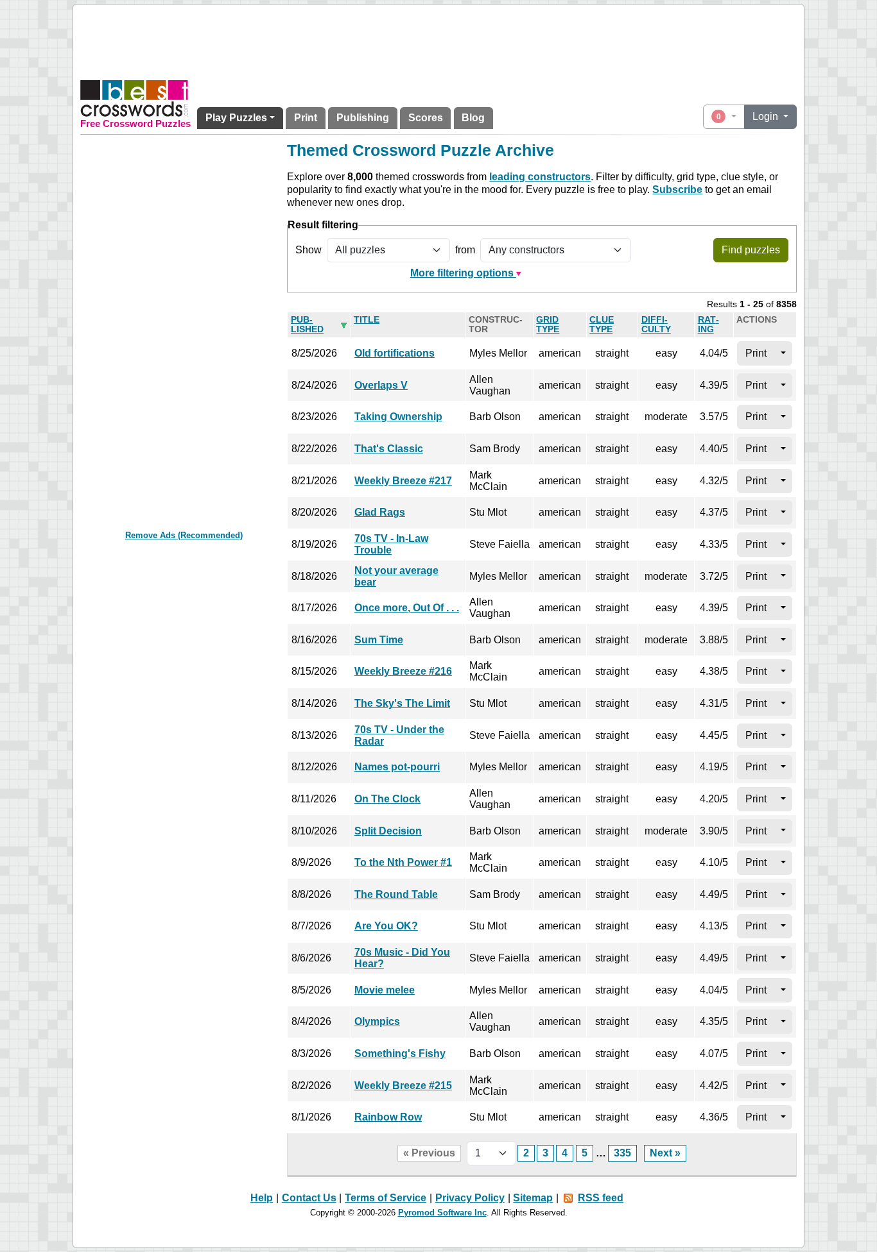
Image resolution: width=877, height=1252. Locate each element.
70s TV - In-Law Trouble (391, 544)
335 (622, 1152)
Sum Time (378, 639)
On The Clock (387, 798)
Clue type (601, 324)
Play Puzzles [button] (236, 117)
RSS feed (600, 1197)
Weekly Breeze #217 (403, 480)
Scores (425, 117)
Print (305, 117)
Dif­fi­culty (656, 324)
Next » (665, 1152)
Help (261, 1197)
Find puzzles (751, 249)
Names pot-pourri (397, 766)
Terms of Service (385, 1197)
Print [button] (756, 353)
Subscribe (677, 189)
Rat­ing (708, 324)
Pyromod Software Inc (442, 1212)
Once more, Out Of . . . (406, 607)
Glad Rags (379, 512)
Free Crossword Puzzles (135, 124)
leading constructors (540, 176)
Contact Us (309, 1197)
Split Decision (388, 830)
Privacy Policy (470, 1197)
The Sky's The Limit (402, 703)
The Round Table (396, 894)
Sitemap (533, 1197)
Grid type (547, 324)
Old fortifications (394, 353)
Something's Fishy (400, 1053)
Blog (473, 117)
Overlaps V (381, 385)
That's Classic (388, 448)
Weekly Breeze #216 (403, 671)
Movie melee (384, 990)
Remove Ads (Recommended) (184, 535)
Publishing (362, 117)
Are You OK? (386, 925)
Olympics (377, 1021)
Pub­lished (307, 324)
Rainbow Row (388, 1117)
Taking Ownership (398, 416)
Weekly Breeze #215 (403, 1085)
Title (366, 320)
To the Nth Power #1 (403, 862)
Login (766, 116)
